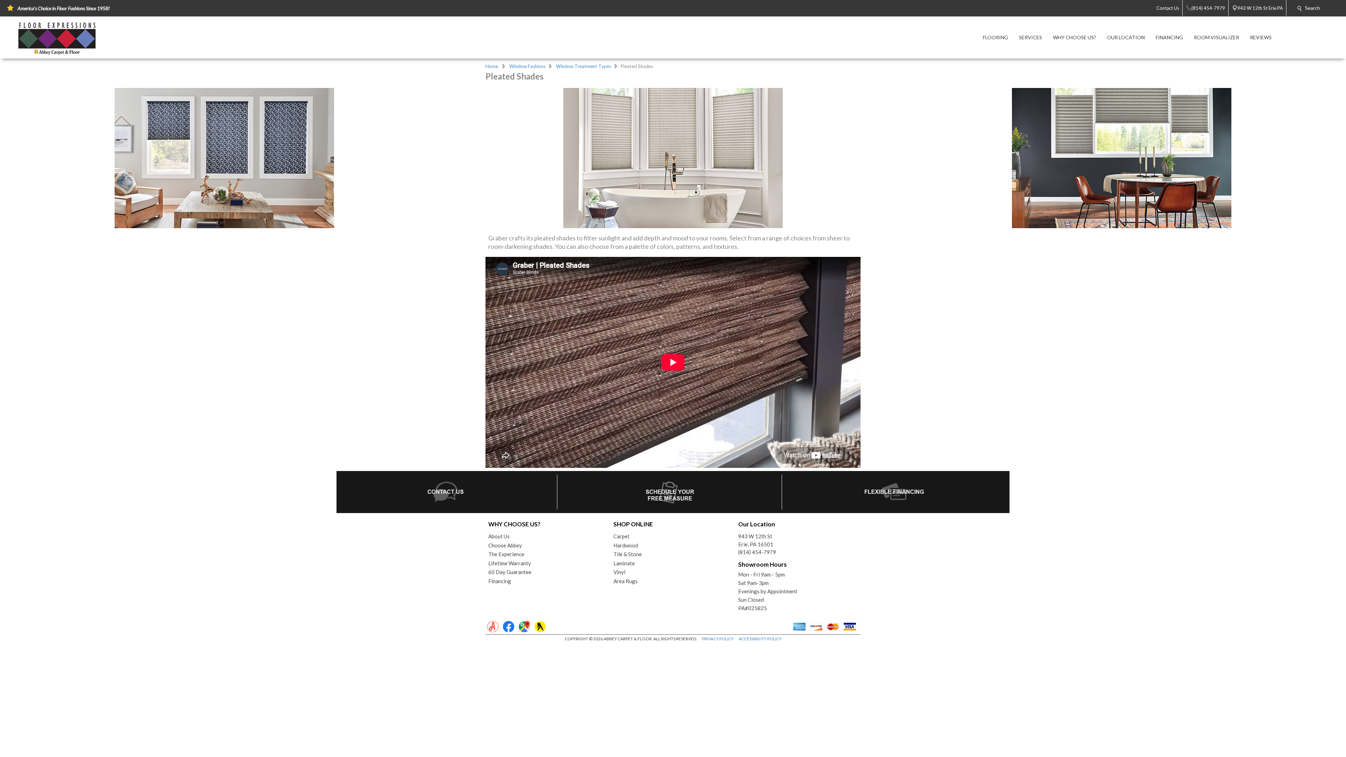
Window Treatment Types (583, 66)
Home (491, 66)
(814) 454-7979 (757, 552)
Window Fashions (527, 66)
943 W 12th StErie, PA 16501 (755, 540)
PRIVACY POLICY (718, 638)
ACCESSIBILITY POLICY (760, 638)
